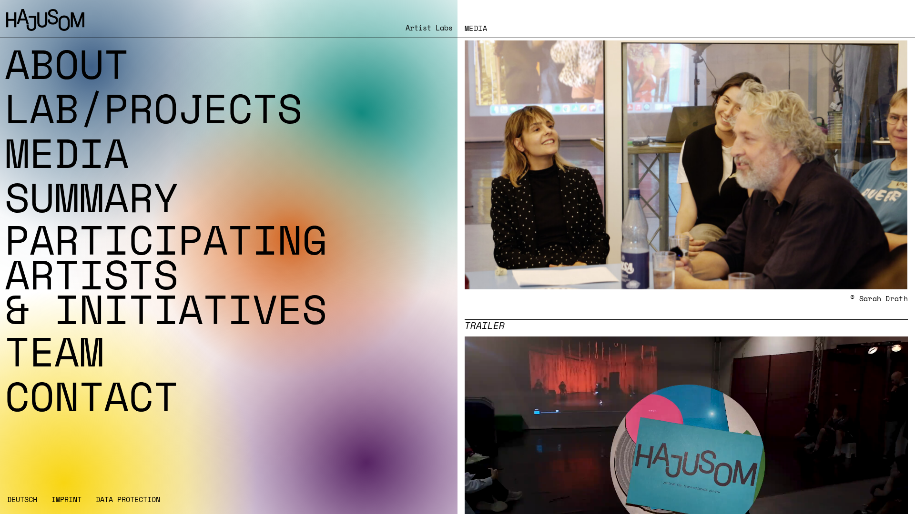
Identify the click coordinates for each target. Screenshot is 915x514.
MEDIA (67, 152)
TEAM (54, 351)
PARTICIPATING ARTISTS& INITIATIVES (166, 274)
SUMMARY (91, 197)
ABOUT (67, 63)
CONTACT (91, 396)
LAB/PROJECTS (153, 108)
